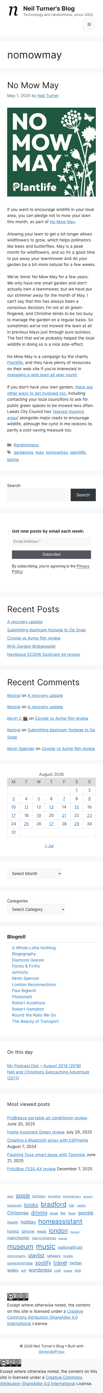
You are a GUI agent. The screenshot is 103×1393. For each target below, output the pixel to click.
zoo (78, 1270)
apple (23, 1195)
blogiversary (72, 1196)
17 (13, 815)
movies (62, 1238)
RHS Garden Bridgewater (31, 646)
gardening (23, 452)
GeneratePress (51, 1351)
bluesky (88, 1196)
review (68, 1256)
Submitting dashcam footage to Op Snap (46, 630)
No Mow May (33, 85)
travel (60, 1263)
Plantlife (15, 362)
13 (51, 807)
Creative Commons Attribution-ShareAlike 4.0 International (45, 1317)
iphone (28, 1231)
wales (12, 1270)
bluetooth (14, 1205)
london (58, 1230)
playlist (36, 1255)
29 (76, 823)
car (71, 1205)
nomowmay (57, 452)
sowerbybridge (20, 1263)
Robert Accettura (28, 1002)
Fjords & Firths (26, 966)
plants (13, 459)
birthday (39, 1196)
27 (51, 823)
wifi (23, 1270)
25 (26, 823)
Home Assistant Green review (36, 1132)
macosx (75, 1231)
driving (39, 1213)
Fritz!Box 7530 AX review (31, 1168)
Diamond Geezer (28, 960)
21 (64, 815)
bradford (53, 1204)
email (54, 1213)
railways (54, 1256)
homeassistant (60, 1221)
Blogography (24, 953)
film (63, 1213)
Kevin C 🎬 (17, 718)
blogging (54, 1196)
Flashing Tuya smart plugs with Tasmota (46, 1154)
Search (14, 485)
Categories (17, 901)
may (39, 452)
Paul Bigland (24, 990)
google (85, 1213)
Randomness (26, 445)
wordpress (40, 1270)
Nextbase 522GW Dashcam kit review (43, 654)
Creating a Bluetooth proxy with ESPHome (47, 1140)
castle (81, 1205)
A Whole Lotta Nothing (34, 947)
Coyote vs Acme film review (34, 638)
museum (20, 1246)
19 (39, 815)
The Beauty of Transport (35, 1021)
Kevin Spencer (20, 748)
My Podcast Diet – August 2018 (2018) (44, 1065)
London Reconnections (34, 984)
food (71, 1213)
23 (89, 815)
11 (26, 807)
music (45, 1246)
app (10, 1196)
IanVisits (20, 972)
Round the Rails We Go (34, 1015)
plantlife (78, 452)
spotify (43, 1263)
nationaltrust (70, 1247)
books (31, 1205)
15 (76, 807)
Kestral (13, 695)
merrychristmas (44, 1238)
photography (16, 1256)
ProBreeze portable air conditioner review (47, 1118)
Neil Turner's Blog (49, 8)
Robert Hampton (28, 1009)
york (57, 1270)
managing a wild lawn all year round (42, 374)
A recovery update (25, 621)
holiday (28, 1222)
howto (13, 1231)
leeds (41, 1231)
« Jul (49, 845)
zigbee (67, 1270)
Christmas (18, 1213)
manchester (18, 1237)
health (12, 1222)
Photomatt (22, 996)
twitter (75, 1262)
